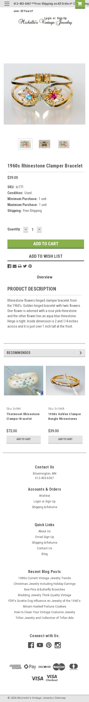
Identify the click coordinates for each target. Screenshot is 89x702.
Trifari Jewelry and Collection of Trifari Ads (45, 618)
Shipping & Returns (44, 507)
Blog (45, 554)
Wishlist (44, 496)
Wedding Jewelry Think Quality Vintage (44, 595)
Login (47, 18)
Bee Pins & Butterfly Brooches (44, 589)
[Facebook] (9, 266)
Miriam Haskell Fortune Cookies (44, 606)
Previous (7, 94)
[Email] (15, 266)
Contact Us (44, 548)
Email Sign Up (44, 537)
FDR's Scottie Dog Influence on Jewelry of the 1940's (44, 601)
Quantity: (14, 229)
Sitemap (60, 698)
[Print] (20, 266)
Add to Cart (24, 439)
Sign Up (62, 18)
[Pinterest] (30, 266)
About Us (44, 531)
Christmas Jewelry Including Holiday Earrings (45, 584)
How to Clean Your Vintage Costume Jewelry (44, 612)
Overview (44, 277)
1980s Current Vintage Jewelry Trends (44, 578)
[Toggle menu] (7, 7)
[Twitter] (25, 266)
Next (81, 94)
